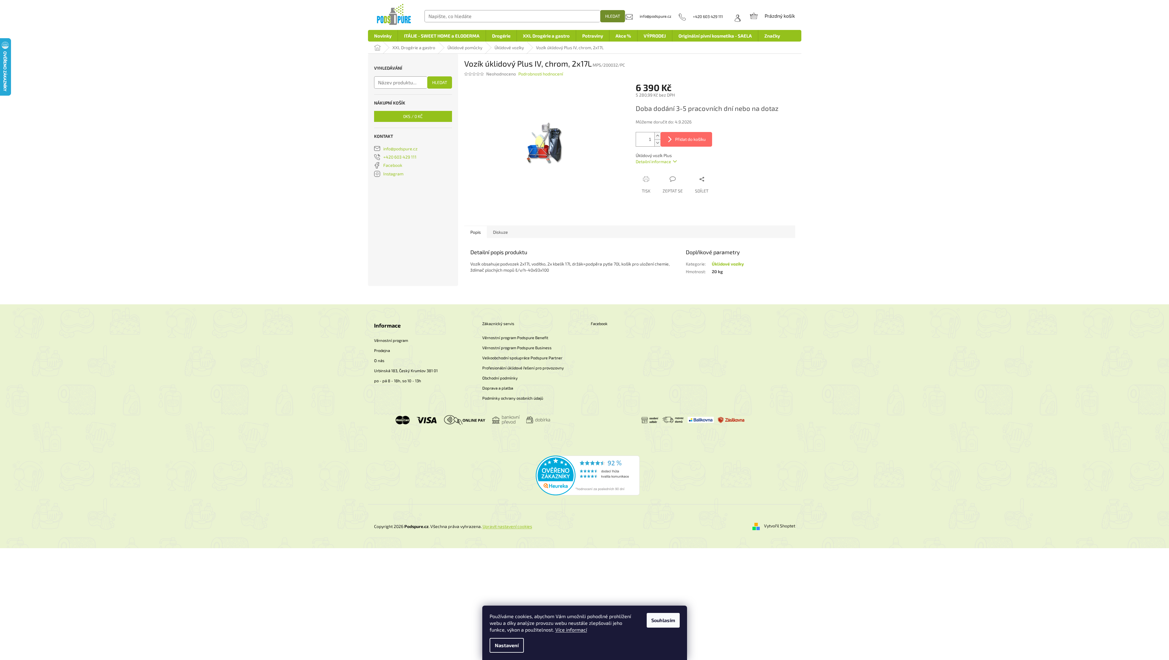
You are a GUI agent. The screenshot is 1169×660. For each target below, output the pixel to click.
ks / (413, 116)
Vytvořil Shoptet (779, 525)
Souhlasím (663, 620)
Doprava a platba (497, 388)
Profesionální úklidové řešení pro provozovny (523, 367)
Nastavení (507, 645)
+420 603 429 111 (400, 157)
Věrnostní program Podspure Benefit (515, 337)
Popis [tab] (475, 232)
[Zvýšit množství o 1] (657, 135)
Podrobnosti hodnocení (540, 73)
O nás (379, 360)
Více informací (571, 629)
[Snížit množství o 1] (657, 142)
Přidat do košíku (690, 139)
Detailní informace (653, 161)
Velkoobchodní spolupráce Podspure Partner (522, 357)
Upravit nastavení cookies (507, 526)
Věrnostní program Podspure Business (517, 347)
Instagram (393, 173)
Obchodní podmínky (500, 378)
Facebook (392, 165)
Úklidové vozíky (728, 263)
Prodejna (382, 350)
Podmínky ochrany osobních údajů (512, 398)
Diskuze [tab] (500, 232)
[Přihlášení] (735, 16)
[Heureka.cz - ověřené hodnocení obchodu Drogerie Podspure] (588, 474)
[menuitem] (383, 36)
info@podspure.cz (400, 148)
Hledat (612, 16)
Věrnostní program (391, 340)
